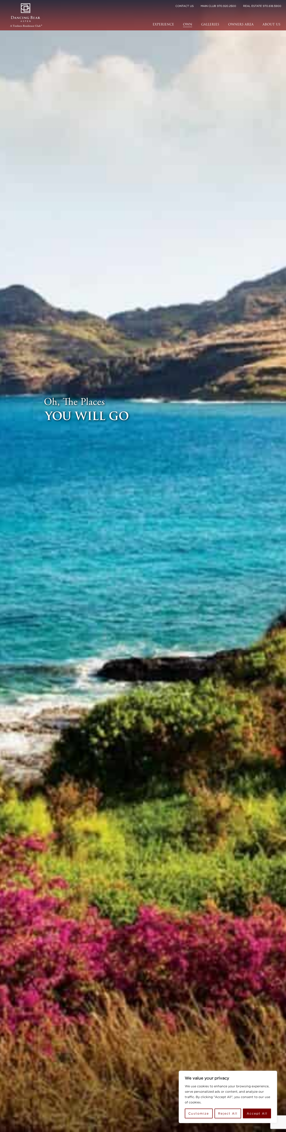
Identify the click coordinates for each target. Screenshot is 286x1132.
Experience (163, 24)
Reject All (228, 1113)
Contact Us (184, 5)
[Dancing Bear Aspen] (26, 15)
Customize (198, 1113)
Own (187, 24)
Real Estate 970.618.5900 (262, 5)
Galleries (210, 24)
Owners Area (241, 24)
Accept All (257, 1113)
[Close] (272, 1074)
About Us (271, 24)
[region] (228, 1097)
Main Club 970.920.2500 (218, 5)
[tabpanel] (143, 566)
